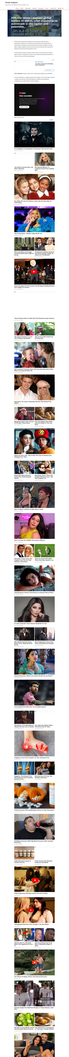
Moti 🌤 (59, 8)
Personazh (40, 8)
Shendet (34, 8)
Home (17, 8)
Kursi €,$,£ (53, 8)
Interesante (27, 8)
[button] (48, 8)
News (21, 8)
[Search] (62, 8)
